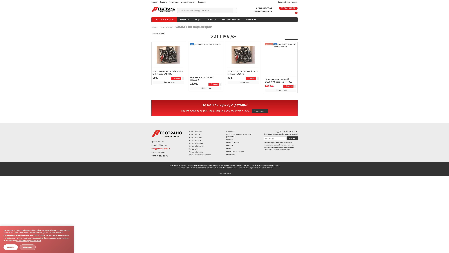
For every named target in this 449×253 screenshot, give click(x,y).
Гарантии (229, 140)
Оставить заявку (259, 111)
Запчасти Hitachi (166, 27)
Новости (163, 2)
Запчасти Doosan (195, 137)
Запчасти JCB (194, 149)
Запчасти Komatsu (196, 143)
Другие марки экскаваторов (200, 155)
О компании (174, 2)
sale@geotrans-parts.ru (263, 11)
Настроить (27, 247)
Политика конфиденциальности (28, 241)
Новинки (184, 20)
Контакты (202, 2)
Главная (154, 2)
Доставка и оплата (188, 2)
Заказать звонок (288, 8)
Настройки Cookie (224, 174)
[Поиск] (235, 10)
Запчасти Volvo (194, 134)
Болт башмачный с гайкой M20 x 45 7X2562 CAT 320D (168, 72)
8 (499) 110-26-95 (264, 8)
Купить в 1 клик (169, 82)
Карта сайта (230, 154)
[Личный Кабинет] (290, 12)
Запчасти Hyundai (195, 131)
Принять (10, 247)
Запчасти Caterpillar (196, 146)
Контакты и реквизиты (235, 151)
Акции (228, 148)
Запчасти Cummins (196, 152)
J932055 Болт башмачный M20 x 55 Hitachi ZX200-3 (243, 72)
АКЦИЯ (198, 20)
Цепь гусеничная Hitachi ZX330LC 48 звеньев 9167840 (278, 80)
